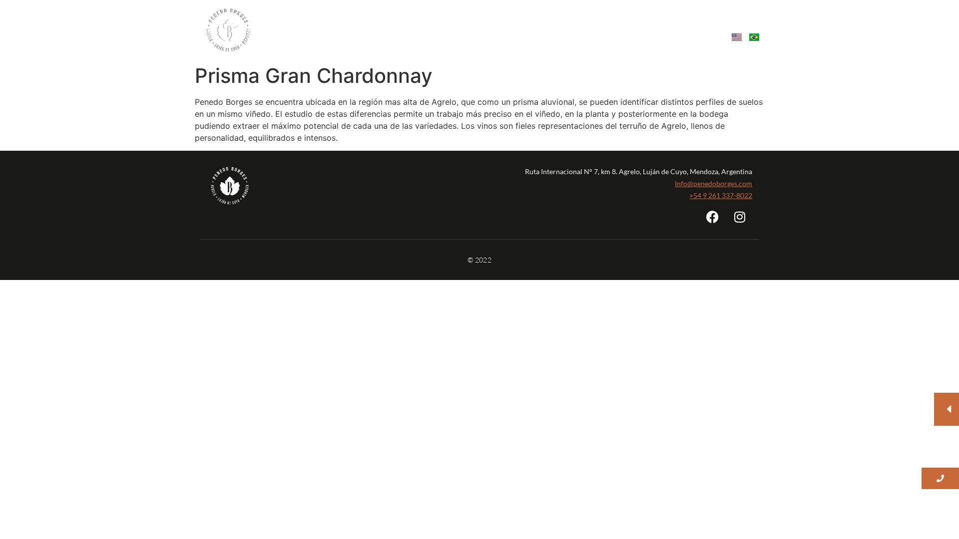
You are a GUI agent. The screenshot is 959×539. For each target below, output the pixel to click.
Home (308, 24)
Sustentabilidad (520, 24)
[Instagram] (739, 216)
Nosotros (352, 24)
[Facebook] (712, 216)
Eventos (636, 24)
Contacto (684, 24)
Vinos (395, 24)
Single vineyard (448, 24)
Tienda (742, 24)
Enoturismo (585, 24)
